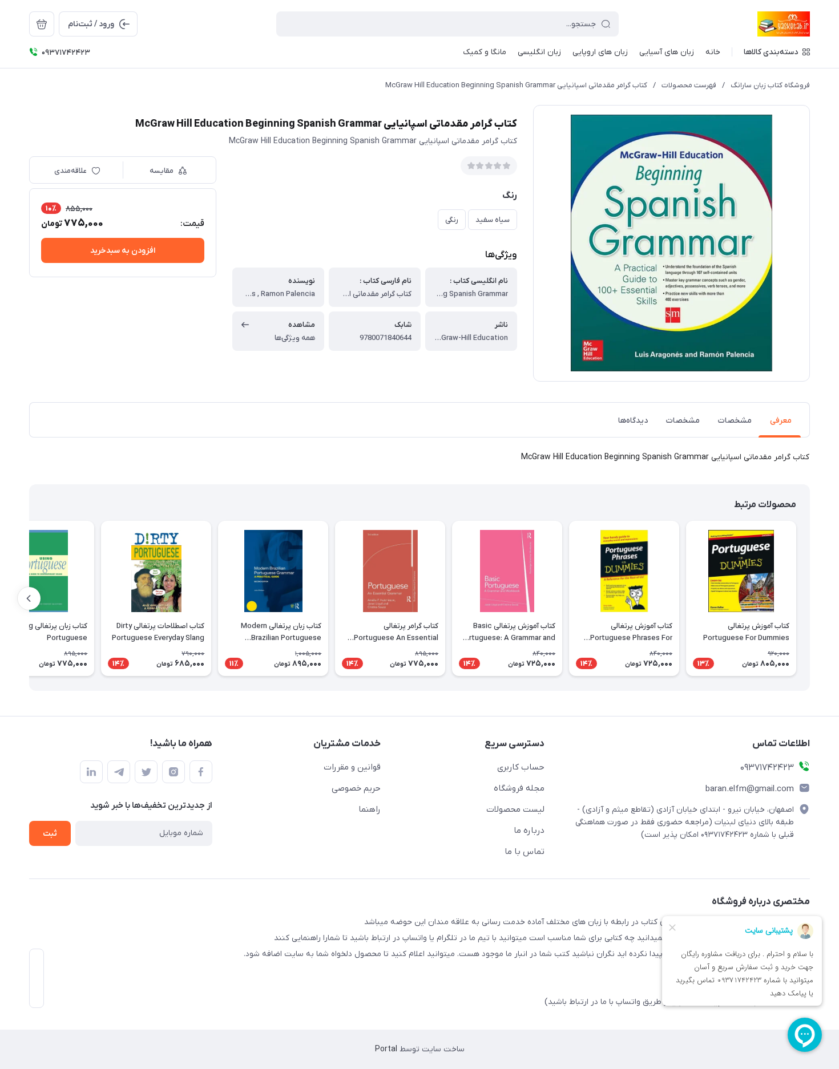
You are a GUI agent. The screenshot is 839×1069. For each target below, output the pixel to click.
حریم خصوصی (356, 788)
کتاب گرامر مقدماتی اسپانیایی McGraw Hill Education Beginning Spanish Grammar (516, 85)
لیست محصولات (515, 809)
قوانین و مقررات (352, 767)
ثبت (50, 833)
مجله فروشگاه (519, 788)
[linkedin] (91, 771)
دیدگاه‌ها (633, 420)
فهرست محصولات (688, 85)
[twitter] (146, 771)
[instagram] (173, 771)
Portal (386, 1049)
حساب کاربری (520, 767)
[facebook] (200, 771)
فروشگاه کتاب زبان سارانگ (770, 85)
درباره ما (529, 830)
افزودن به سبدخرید (122, 250)
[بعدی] (29, 598)
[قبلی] (809, 598)
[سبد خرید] (41, 24)
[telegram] (118, 771)
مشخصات (735, 420)
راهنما (369, 809)
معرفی (781, 420)
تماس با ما (524, 851)
